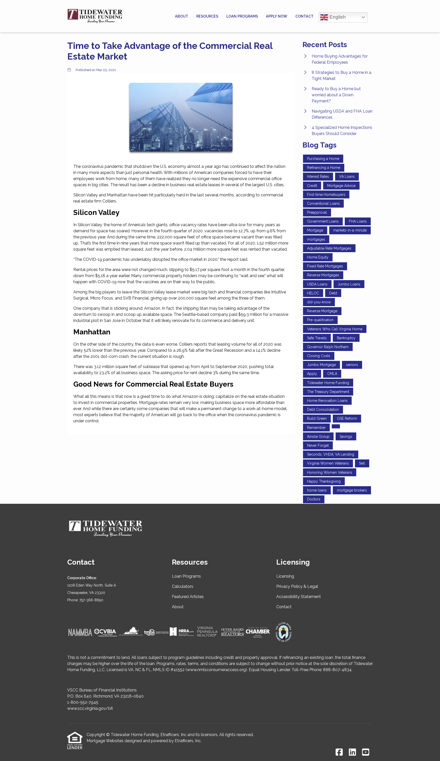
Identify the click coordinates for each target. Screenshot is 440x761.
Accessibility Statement (298, 596)
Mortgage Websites (105, 740)
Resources (207, 16)
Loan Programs (242, 16)
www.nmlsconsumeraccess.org (216, 669)
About (181, 16)
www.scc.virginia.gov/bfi (90, 708)
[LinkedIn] (352, 752)
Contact (304, 16)
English (337, 16)
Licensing (285, 576)
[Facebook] (339, 752)
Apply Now (276, 16)
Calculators (182, 586)
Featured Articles (188, 596)
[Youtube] (366, 752)
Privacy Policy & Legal (297, 586)
